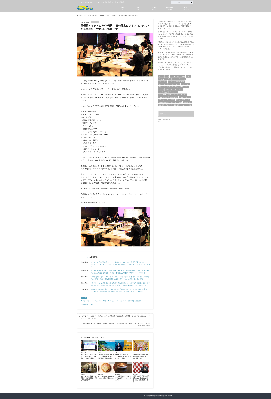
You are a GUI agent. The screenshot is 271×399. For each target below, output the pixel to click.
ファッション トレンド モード (174, 89)
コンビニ (170, 81)
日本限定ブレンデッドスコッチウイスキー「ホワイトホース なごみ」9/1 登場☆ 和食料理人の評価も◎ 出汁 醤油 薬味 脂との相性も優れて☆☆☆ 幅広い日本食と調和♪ (120, 278)
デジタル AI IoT (114, 301)
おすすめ (170, 8)
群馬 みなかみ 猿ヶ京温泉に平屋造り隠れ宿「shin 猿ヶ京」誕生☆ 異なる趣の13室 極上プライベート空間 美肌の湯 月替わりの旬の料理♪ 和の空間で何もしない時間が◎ (120, 290)
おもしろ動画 (181, 76)
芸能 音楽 (138, 301)
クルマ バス (182, 79)
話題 (138, 8)
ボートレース (173, 92)
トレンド (154, 8)
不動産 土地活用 (163, 97)
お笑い (188, 76)
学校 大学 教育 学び (184, 97)
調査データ (169, 105)
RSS (159, 122)
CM (163, 76)
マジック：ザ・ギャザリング (167, 94)
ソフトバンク (162, 84)
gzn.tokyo (157, 396)
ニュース (122, 8)
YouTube (172, 76)
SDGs (167, 76)
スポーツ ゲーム (87, 301)
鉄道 (190, 105)
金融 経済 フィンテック (89, 304)
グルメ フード (163, 81)
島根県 (173, 100)
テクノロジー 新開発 (100, 301)
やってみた (186, 8)
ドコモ (187, 87)
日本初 (131, 301)
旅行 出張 (173, 102)
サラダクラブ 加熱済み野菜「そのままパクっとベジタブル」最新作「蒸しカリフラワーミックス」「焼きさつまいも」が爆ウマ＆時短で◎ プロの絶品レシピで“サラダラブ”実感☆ (120, 264)
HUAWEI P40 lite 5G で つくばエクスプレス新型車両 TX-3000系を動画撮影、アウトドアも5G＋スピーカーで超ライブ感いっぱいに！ (116, 317)
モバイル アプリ (181, 94)
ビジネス (123, 301)
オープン (174, 79)
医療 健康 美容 (174, 97)
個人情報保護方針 (164, 119)
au (159, 76)
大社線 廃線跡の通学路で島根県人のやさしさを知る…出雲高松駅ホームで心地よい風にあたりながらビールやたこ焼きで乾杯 (115, 324)
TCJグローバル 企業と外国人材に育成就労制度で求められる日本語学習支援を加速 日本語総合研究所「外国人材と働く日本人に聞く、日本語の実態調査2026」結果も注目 (120, 284)
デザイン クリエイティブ (166, 87)
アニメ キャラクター (164, 79)
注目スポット (187, 102)
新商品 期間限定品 (164, 102)
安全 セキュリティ (164, 100)
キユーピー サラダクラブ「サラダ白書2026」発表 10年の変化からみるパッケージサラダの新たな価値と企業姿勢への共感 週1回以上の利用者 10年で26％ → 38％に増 (120, 272)
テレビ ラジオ (185, 84)
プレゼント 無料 (163, 92)
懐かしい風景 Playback (182, 100)
